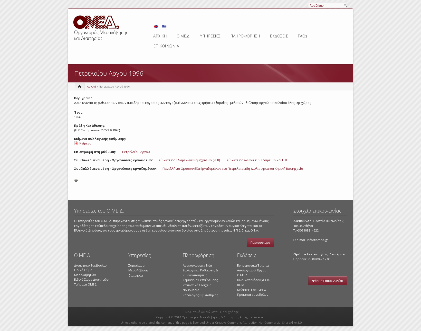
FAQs (302, 36)
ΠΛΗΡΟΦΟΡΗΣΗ (245, 36)
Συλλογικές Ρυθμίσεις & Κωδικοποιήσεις (200, 272)
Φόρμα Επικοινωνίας (327, 280)
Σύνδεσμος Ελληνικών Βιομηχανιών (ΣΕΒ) (189, 160)
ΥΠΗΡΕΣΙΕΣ (210, 36)
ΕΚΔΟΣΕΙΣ (279, 36)
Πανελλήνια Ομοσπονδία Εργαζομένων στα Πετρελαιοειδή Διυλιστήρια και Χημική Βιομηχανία (233, 168)
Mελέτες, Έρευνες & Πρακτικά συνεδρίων (252, 292)
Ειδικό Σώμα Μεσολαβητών (85, 272)
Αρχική (91, 86)
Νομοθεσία (191, 290)
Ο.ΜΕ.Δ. (183, 36)
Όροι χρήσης (229, 312)
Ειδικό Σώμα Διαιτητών (91, 279)
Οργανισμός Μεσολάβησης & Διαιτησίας (210, 317)
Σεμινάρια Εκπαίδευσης (200, 280)
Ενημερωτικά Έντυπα (253, 265)
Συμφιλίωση (137, 265)
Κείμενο (85, 143)
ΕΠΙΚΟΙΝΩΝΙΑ (166, 46)
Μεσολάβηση (138, 270)
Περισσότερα (260, 242)
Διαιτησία (135, 275)
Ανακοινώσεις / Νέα (197, 265)
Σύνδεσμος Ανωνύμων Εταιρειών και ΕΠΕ (257, 160)
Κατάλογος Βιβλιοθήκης (200, 295)
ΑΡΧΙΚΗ (160, 36)
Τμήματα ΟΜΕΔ (85, 284)
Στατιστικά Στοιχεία (197, 285)
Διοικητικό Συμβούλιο (90, 265)
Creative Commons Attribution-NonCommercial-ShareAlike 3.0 (258, 323)
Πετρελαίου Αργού (136, 152)
